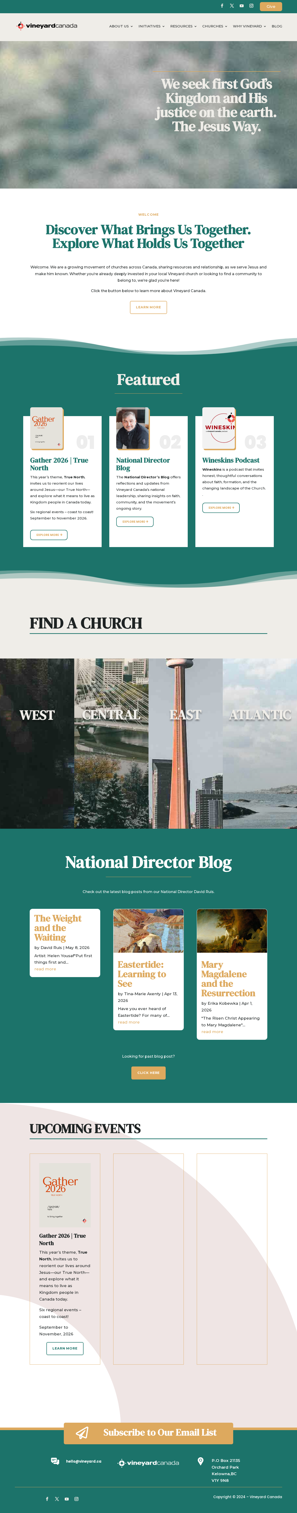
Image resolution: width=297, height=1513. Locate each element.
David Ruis (51, 947)
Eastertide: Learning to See (142, 974)
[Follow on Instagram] (77, 1499)
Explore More (47, 535)
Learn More (148, 307)
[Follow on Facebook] (222, 6)
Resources (181, 26)
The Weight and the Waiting (58, 928)
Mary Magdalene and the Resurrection (228, 978)
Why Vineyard (247, 26)
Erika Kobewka (223, 1003)
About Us (119, 26)
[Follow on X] (232, 6)
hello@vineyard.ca (83, 1461)
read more (45, 969)
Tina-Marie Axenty (142, 993)
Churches (212, 26)
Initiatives (150, 26)
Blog (277, 26)
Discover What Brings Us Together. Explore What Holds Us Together (148, 237)
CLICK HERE (148, 1073)
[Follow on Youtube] (241, 6)
